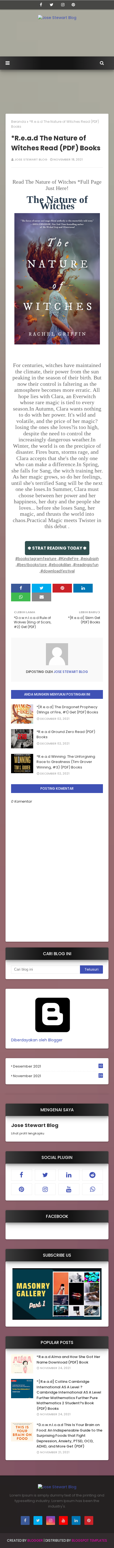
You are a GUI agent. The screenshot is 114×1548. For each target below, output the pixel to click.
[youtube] (68, 1189)
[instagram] (62, 4)
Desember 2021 (57, 1066)
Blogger (35, 1540)
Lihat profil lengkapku (27, 1133)
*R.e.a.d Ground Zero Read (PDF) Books (66, 734)
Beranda (18, 121)
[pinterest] (73, 4)
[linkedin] (68, 1175)
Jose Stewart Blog (30, 159)
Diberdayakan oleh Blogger (37, 1040)
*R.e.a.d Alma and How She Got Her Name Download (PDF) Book (68, 1359)
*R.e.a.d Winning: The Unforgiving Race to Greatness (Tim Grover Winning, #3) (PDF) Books (66, 762)
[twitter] (51, 4)
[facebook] (41, 4)
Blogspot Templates (89, 1540)
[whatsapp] (92, 1189)
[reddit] (92, 1175)
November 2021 (58, 1076)
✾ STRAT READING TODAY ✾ (57, 548)
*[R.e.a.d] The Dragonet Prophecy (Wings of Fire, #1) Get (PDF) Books (67, 709)
